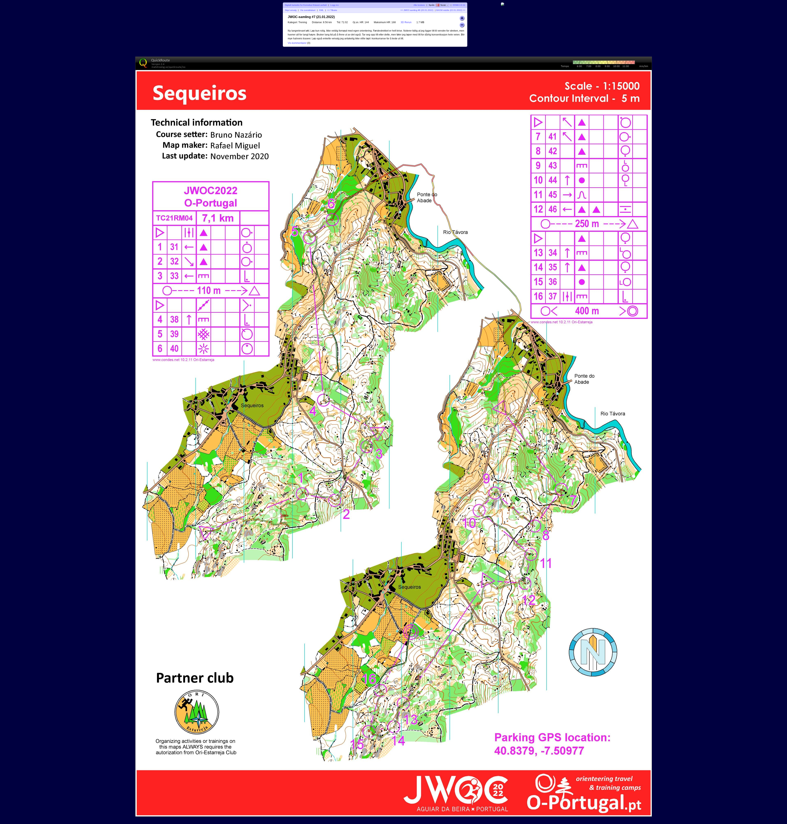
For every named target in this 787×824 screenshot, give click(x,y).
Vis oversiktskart (307, 10)
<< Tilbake (332, 10)
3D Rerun (406, 22)
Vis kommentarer (297, 43)
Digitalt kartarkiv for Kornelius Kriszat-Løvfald (306, 5)
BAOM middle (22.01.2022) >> (450, 10)
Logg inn (334, 5)
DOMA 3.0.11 (459, 5)
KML (321, 10)
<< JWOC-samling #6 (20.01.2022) (416, 10)
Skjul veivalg (291, 10)
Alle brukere (419, 5)
